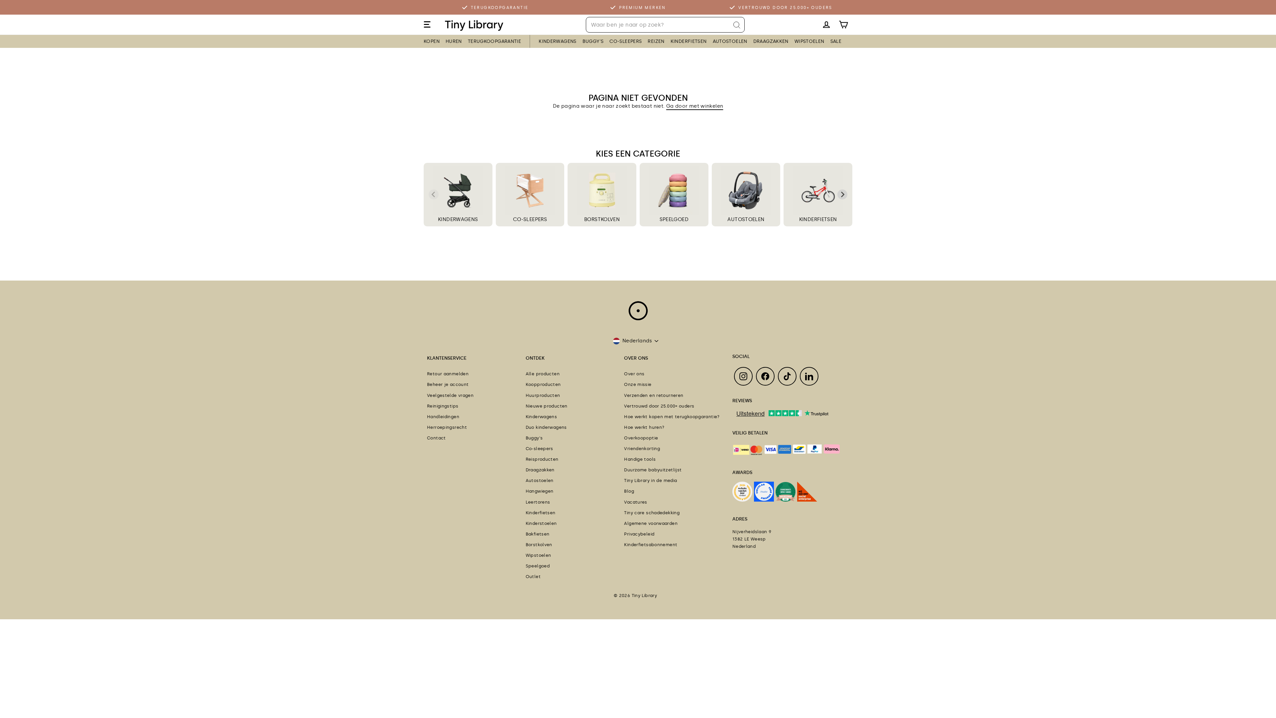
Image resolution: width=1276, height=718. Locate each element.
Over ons (634, 373)
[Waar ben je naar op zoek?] (737, 25)
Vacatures (635, 502)
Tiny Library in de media (650, 480)
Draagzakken (540, 469)
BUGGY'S (593, 41)
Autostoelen (540, 480)
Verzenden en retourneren (653, 395)
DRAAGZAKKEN (771, 41)
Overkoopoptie (641, 437)
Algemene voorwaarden (651, 523)
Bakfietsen (538, 534)
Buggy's (534, 437)
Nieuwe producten (547, 406)
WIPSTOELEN (809, 41)
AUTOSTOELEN (730, 41)
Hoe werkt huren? (644, 427)
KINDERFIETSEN (689, 41)
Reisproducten (542, 459)
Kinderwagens (541, 416)
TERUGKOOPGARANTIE (494, 41)
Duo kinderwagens (546, 427)
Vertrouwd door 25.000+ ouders (785, 7)
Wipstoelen (538, 555)
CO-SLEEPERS (625, 41)
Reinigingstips (442, 406)
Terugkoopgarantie (500, 7)
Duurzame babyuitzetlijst (653, 469)
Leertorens (538, 502)
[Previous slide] (434, 194)
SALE (836, 41)
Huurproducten (543, 395)
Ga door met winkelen (694, 106)
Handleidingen (443, 416)
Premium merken (642, 7)
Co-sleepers (539, 448)
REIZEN (656, 41)
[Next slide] (842, 194)
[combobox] (665, 25)
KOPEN (432, 41)
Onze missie (637, 384)
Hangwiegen (540, 491)
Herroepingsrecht (447, 427)
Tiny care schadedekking (652, 512)
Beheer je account (448, 384)
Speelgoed (538, 565)
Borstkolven (539, 544)
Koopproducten (543, 384)
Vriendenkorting (642, 448)
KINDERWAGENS (558, 41)
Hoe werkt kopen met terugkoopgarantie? (671, 416)
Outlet (533, 576)
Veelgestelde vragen (450, 395)
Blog (629, 491)
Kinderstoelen (541, 523)
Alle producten (543, 373)
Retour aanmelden (448, 373)
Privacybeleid (639, 534)
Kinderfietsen (541, 512)
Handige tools (640, 459)
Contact (436, 437)
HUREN (454, 41)
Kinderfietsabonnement (650, 544)
